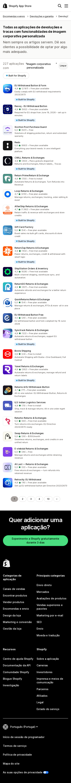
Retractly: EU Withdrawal (28, 479)
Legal (40, 702)
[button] (35, 93)
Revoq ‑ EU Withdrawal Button (31, 106)
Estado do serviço (48, 709)
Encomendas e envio (16, 608)
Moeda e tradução (48, 635)
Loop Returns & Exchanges (29, 191)
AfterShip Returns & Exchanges (31, 206)
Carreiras (42, 665)
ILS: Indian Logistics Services (30, 402)
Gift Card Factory (24, 227)
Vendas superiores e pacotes (50, 606)
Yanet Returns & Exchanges (29, 366)
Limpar (63, 65)
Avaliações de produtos (51, 598)
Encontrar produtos (15, 595)
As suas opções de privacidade (22, 772)
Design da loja (12, 615)
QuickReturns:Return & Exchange (32, 299)
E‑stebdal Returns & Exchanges (31, 448)
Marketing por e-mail (50, 615)
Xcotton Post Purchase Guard (31, 127)
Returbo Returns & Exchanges (30, 418)
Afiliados (42, 695)
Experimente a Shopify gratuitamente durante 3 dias (35, 540)
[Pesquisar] (60, 6)
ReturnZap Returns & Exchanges (32, 247)
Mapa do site (11, 763)
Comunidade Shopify (16, 672)
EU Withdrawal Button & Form (30, 85)
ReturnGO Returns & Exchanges (31, 284)
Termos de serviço (15, 745)
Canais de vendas (14, 588)
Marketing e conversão (17, 622)
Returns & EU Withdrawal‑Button (32, 387)
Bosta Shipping (23, 350)
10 (48, 499)
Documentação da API (17, 665)
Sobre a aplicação (48, 658)
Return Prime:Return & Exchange (32, 175)
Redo (17, 142)
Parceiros (42, 689)
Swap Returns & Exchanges (29, 433)
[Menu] (66, 6)
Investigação (11, 685)
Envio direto (44, 585)
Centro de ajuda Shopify (18, 658)
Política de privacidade (17, 754)
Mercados (43, 591)
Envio (40, 628)
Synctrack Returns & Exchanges (32, 330)
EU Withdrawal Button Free (29, 314)
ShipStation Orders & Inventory (31, 268)
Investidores (44, 672)
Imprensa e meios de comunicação (50, 680)
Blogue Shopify (12, 678)
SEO (39, 622)
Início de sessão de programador (23, 737)
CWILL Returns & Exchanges (30, 157)
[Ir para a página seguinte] (56, 499)
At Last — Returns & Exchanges (31, 464)
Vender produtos (13, 602)
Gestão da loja (12, 628)
